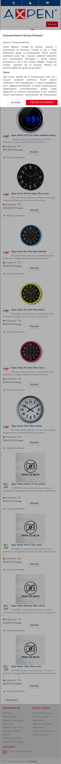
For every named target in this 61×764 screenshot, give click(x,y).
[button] (16, 102)
